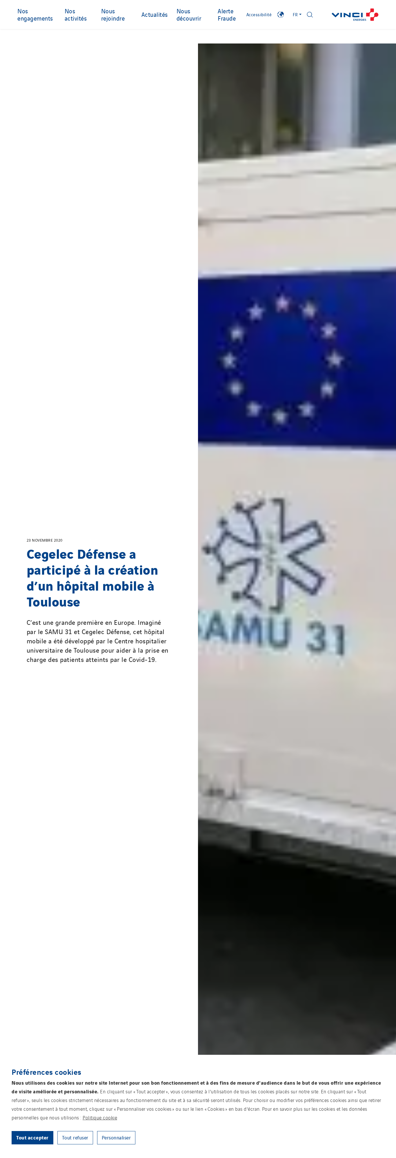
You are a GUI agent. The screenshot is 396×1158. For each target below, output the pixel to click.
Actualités (154, 14)
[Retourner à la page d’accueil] (355, 14)
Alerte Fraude (227, 14)
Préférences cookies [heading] (46, 1071)
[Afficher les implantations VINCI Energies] (281, 14)
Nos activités (76, 14)
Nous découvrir (189, 14)
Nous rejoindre (113, 14)
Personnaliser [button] (116, 1137)
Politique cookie (100, 1117)
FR (295, 14)
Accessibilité (259, 14)
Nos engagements (35, 14)
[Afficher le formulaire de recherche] (310, 14)
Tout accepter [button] (32, 1137)
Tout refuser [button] (75, 1137)
